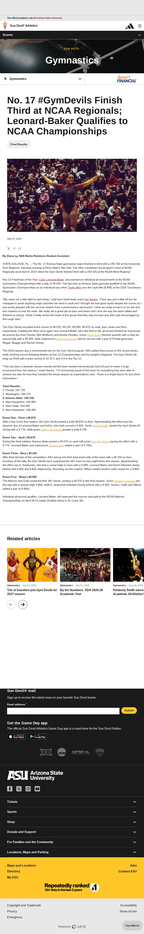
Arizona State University (49, 18)
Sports (12, 811)
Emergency (30, 917)
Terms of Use (128, 911)
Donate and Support (21, 831)
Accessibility (128, 905)
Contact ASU (127, 871)
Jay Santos (91, 299)
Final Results (20, 145)
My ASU (29, 877)
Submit (129, 710)
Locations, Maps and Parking (28, 852)
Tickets (12, 801)
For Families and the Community (30, 842)
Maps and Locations (38, 865)
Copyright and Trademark (39, 905)
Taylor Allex (74, 287)
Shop (11, 822)
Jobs (133, 865)
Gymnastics (13, 585)
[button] (22, 604)
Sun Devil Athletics (24, 25)
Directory (30, 871)
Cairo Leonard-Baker (51, 279)
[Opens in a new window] (72, 887)
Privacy (28, 911)
